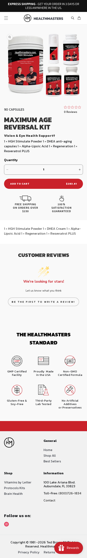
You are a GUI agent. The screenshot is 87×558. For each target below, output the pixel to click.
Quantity (11, 159)
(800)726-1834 (69, 493)
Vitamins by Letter (17, 482)
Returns (49, 552)
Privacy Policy (29, 552)
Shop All (50, 455)
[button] (6, 18)
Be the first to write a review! (43, 302)
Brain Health (13, 493)
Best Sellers (52, 461)
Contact (49, 500)
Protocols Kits (14, 488)
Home (48, 450)
